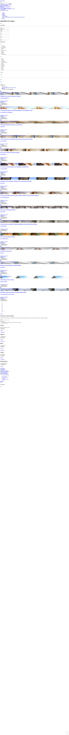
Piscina (3, 59)
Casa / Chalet (3, 46)
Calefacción (3, 61)
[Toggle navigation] (0, 11)
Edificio (3, 53)
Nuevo (3, 58)
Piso (2, 49)
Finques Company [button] (5, 16)
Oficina (3, 51)
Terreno (3, 48)
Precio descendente (13, 87)
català (1, 7)
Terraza (3, 63)
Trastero (3, 52)
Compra (3, 12)
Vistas (2, 66)
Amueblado (3, 65)
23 (2, 310)
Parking (3, 69)
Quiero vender (2, 0)
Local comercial (4, 50)
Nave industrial (4, 54)
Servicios (3, 14)
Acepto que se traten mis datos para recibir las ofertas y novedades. (11, 322)
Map (4, 88)
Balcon (3, 64)
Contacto (3, 18)
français (9, 7)
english (3, 7)
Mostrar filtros (3, 25)
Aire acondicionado (4, 62)
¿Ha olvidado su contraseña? (7, 4)
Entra (10, 3)
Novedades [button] (5, 86)
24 (2, 311)
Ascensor (2, 60)
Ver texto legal (2, 321)
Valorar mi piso (2, 9)
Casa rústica (3, 45)
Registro (1, 4)
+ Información (2, 332)
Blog (3, 17)
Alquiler (3, 13)
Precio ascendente (6, 87)
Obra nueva (4, 15)
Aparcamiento (3, 47)
